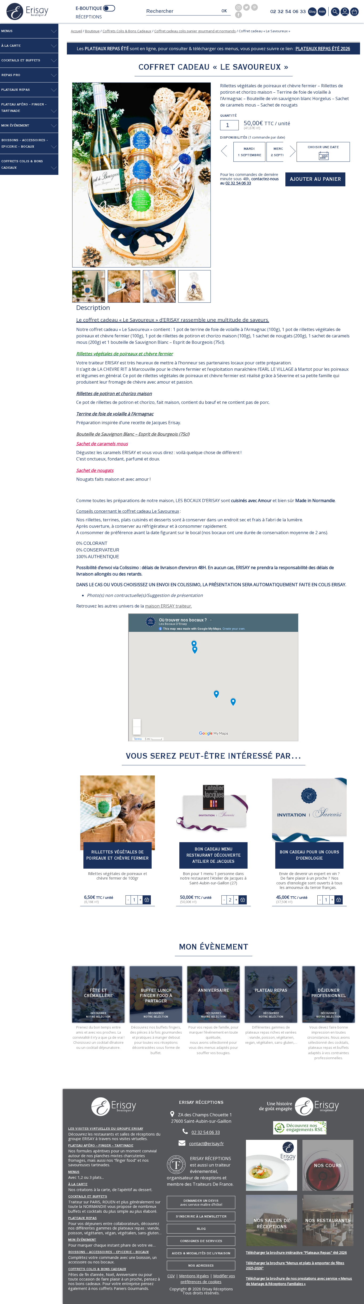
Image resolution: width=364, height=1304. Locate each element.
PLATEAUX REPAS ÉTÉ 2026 (323, 49)
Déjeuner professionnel (329, 993)
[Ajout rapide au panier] (147, 900)
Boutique (92, 31)
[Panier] (354, 11)
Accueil (76, 31)
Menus (7, 31)
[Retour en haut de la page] (353, 1293)
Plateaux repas (15, 90)
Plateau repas (271, 990)
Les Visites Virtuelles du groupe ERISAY (105, 1128)
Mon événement (15, 125)
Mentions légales (194, 1275)
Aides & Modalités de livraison (201, 1253)
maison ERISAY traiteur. (168, 606)
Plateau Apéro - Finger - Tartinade (24, 107)
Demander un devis (201, 1203)
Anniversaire (213, 990)
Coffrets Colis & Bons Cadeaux (22, 164)
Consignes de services (201, 1241)
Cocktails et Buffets (20, 60)
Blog (201, 1229)
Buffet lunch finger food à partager (156, 996)
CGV (171, 1275)
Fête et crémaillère (98, 993)
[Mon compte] (345, 11)
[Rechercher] (335, 11)
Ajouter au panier (315, 179)
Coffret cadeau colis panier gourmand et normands (195, 31)
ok (224, 11)
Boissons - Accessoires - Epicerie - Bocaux (24, 143)
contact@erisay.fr (206, 1144)
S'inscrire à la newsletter (201, 1216)
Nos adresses (201, 1265)
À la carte (11, 46)
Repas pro (10, 75)
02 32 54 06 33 (288, 12)
